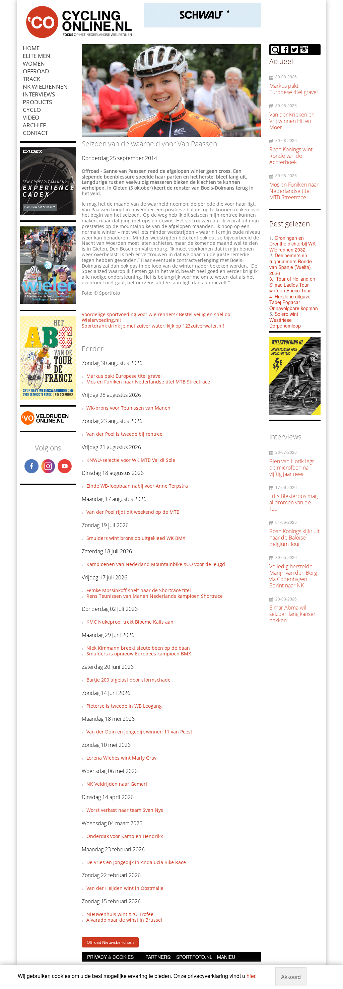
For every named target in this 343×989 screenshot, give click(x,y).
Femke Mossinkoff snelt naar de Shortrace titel (138, 590)
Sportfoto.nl (194, 956)
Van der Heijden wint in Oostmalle (124, 888)
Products (37, 102)
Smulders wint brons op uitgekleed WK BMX (135, 538)
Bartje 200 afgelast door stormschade (128, 680)
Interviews (39, 94)
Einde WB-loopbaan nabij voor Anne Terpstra (137, 486)
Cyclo (32, 110)
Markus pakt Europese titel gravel (124, 376)
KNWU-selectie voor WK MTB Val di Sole (130, 460)
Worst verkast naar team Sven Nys (124, 810)
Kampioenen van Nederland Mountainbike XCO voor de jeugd (155, 564)
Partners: (158, 956)
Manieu (226, 956)
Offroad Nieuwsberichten (110, 942)
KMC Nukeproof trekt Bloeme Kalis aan (130, 622)
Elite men (36, 56)
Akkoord (291, 977)
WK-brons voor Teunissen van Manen (128, 408)
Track (31, 79)
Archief (34, 125)
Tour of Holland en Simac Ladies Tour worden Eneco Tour (292, 284)
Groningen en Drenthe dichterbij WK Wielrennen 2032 (292, 243)
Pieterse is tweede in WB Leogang (124, 706)
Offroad (36, 71)
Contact (35, 133)
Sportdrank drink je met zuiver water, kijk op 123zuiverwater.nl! (153, 326)
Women (34, 63)
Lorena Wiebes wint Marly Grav (121, 758)
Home (31, 48)
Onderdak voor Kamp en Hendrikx (124, 836)
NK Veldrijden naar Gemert (116, 784)
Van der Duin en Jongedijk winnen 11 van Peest (139, 731)
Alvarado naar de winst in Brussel (124, 920)
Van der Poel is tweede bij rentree (124, 434)
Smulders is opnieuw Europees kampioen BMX (138, 653)
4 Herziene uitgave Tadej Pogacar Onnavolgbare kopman (293, 302)
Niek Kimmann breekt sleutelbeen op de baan (138, 648)
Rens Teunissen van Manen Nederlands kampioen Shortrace (154, 596)
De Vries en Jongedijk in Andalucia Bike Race (136, 862)
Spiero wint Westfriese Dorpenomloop (285, 319)
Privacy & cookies (110, 956)
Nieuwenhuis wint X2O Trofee (119, 914)
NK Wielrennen (45, 86)
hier (251, 976)
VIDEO (31, 117)
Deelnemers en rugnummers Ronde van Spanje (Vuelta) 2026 (290, 264)
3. (271, 278)
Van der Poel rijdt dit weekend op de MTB (133, 512)
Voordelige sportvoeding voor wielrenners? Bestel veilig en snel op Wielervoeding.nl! (156, 317)
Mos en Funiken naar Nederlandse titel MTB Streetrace (148, 381)
